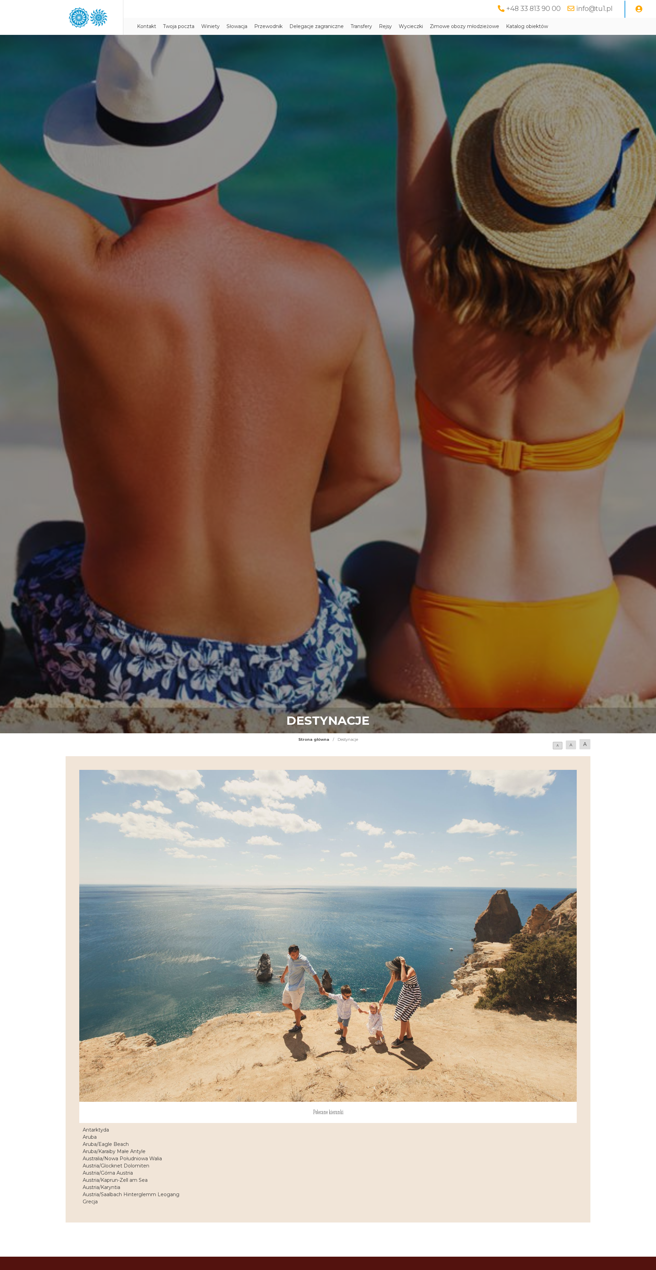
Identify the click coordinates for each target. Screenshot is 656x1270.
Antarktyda (96, 1130)
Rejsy (385, 26)
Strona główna (313, 739)
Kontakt (146, 26)
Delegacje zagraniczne (316, 26)
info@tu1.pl (594, 8)
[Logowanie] (639, 9)
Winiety (210, 26)
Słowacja (237, 26)
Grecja (90, 1202)
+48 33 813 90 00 (533, 8)
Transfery (361, 26)
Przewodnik (268, 26)
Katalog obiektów (527, 26)
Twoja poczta (178, 26)
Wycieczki (411, 26)
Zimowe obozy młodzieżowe (464, 26)
